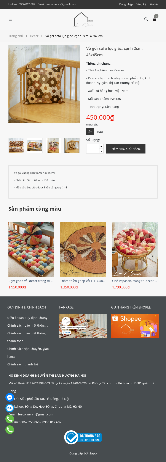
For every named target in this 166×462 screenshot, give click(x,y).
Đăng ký (141, 4)
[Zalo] (9, 408)
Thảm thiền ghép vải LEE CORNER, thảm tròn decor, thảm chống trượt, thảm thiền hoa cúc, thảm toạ (83, 281)
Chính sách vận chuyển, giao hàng (28, 353)
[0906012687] (9, 429)
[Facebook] (9, 397)
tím (90, 132)
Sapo (93, 453)
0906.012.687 (27, 4)
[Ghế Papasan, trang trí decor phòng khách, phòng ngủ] (135, 249)
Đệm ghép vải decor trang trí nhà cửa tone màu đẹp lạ (31, 281)
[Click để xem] (44, 84)
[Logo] (83, 19)
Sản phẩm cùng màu (34, 208)
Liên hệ (153, 4)
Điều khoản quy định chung (27, 318)
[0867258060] (9, 418)
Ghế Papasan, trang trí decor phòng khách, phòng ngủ (135, 281)
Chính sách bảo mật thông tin (28, 325)
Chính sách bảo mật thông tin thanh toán (28, 337)
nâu (100, 132)
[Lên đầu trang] (158, 454)
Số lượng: (93, 140)
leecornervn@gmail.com (61, 4)
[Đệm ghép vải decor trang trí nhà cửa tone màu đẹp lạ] (31, 249)
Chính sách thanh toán (23, 364)
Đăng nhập (126, 4)
